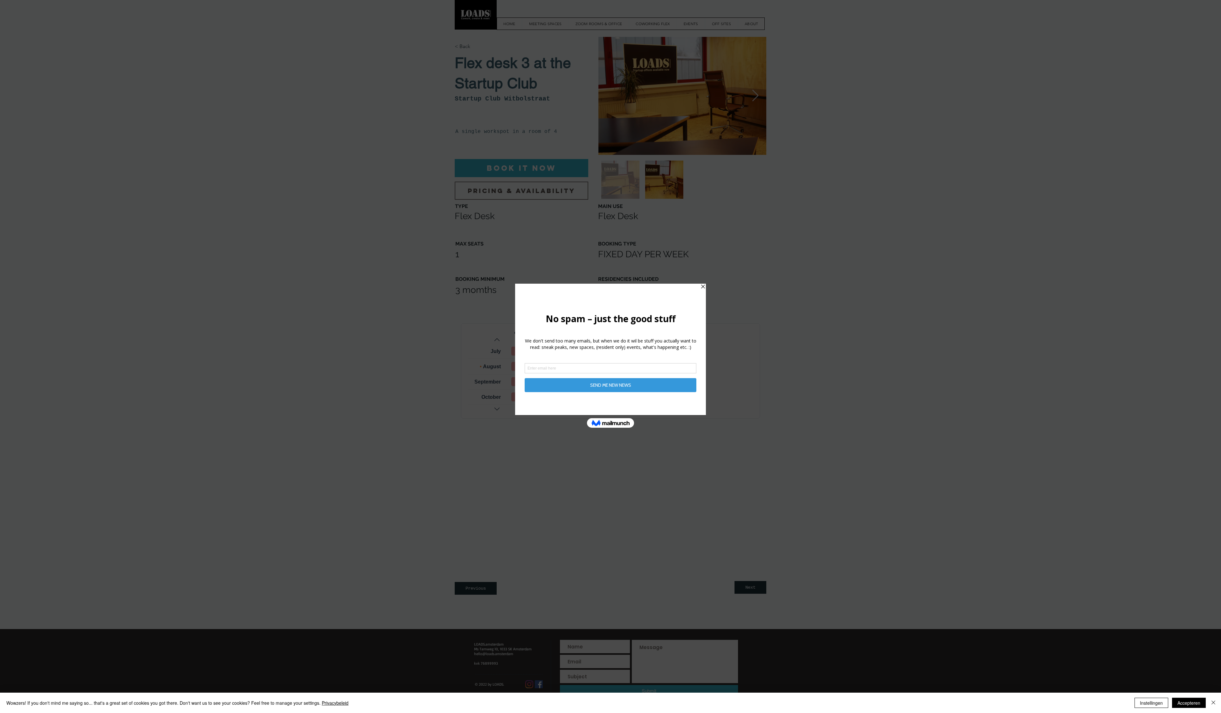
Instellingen (1151, 703)
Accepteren (1188, 703)
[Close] (1213, 703)
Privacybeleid (335, 703)
